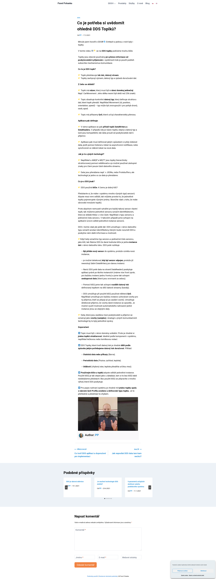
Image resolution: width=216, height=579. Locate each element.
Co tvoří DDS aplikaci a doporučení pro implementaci (90, 453)
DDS (78, 18)
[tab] (104, 498)
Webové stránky (129, 557)
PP (80, 35)
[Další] (149, 487)
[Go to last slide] (66, 487)
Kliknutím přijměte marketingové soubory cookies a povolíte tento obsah (108, 414)
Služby (132, 3)
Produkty (122, 3)
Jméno (79, 557)
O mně (140, 3)
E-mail (102, 557)
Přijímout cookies (182, 571)
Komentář (81, 530)
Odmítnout (203, 571)
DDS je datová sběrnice (75, 482)
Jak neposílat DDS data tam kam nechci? (126, 453)
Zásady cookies (184, 575)
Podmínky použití (92, 576)
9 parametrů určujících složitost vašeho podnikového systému (136, 484)
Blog (147, 3)
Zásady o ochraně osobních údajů (196, 575)
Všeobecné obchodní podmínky (108, 576)
